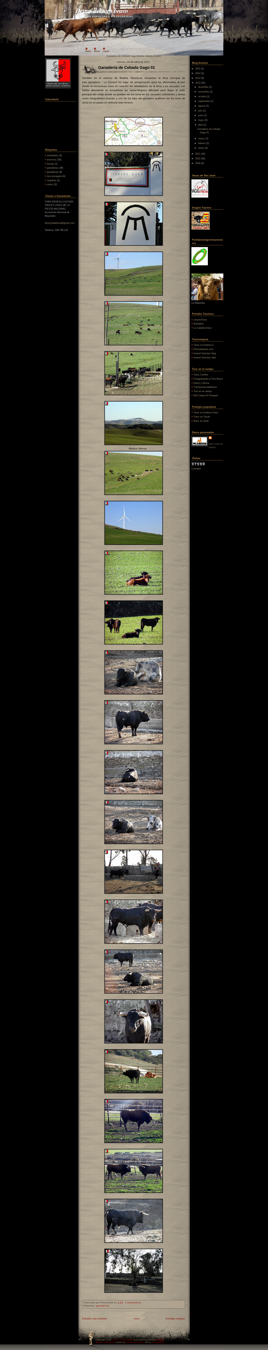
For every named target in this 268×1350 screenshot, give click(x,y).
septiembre (204, 101)
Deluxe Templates (135, 1342)
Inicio (136, 1318)
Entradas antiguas (175, 1318)
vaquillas (51, 180)
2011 (197, 153)
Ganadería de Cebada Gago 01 (126, 67)
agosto (201, 106)
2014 (197, 73)
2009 (197, 163)
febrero (201, 143)
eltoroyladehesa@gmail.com (60, 223)
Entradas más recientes (94, 1318)
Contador (196, 468)
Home (88, 51)
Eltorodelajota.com (203, 349)
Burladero (199, 323)
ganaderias (52, 167)
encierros (52, 159)
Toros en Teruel (202, 416)
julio (200, 110)
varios (50, 184)
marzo (201, 138)
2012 (197, 82)
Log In (106, 51)
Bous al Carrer (201, 421)
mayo (201, 120)
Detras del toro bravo (102, 10)
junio (200, 115)
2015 (197, 68)
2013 (197, 78)
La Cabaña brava (202, 327)
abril (200, 124)
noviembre (203, 91)
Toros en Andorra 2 (203, 345)
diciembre (203, 87)
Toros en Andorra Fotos (206, 412)
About (97, 51)
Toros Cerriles (201, 374)
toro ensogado (54, 176)
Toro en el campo (203, 391)
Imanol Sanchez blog (205, 353)
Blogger (160, 1340)
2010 (197, 158)
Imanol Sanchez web (205, 357)
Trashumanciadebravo (205, 387)
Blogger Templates (105, 1342)
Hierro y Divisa (201, 383)
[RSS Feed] (62, 21)
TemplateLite (158, 1342)
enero (201, 148)
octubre (202, 96)
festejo (50, 163)
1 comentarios (133, 1302)
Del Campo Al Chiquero (206, 395)
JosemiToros (200, 319)
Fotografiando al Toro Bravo (208, 378)
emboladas (52, 155)
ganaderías (53, 172)
